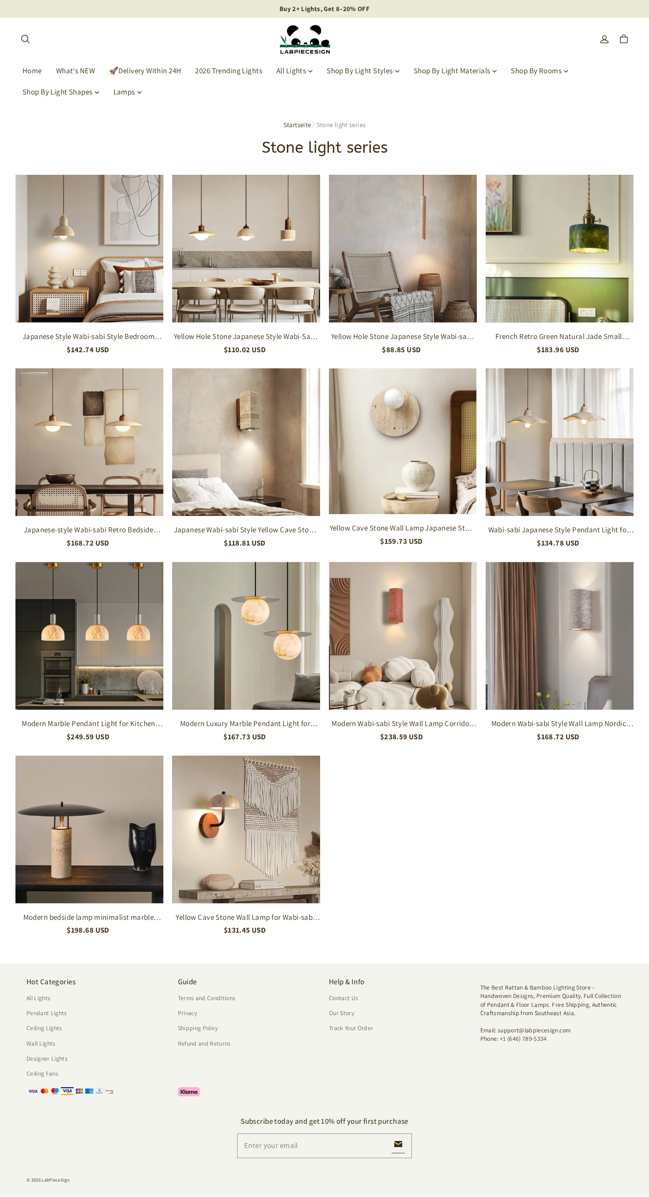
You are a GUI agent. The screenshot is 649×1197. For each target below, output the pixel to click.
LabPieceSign (56, 1180)
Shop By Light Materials (452, 70)
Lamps (124, 92)
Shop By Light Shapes (58, 92)
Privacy (187, 1013)
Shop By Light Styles (360, 70)
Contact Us (343, 998)
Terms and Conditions (207, 998)
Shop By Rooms (536, 70)
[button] (25, 39)
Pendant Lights (46, 1013)
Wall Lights (41, 1043)
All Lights (291, 70)
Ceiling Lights (44, 1028)
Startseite (297, 124)
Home (32, 70)
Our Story (341, 1013)
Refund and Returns (204, 1043)
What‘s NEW (75, 70)
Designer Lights (47, 1058)
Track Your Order (351, 1028)
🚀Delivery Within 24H (145, 70)
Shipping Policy (198, 1028)
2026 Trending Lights (228, 70)
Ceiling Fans (42, 1073)
